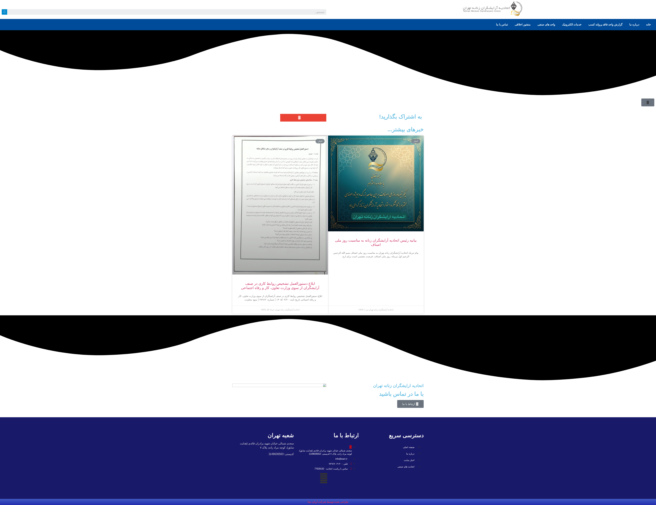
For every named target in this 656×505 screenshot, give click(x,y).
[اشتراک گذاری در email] (299, 118)
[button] (647, 102)
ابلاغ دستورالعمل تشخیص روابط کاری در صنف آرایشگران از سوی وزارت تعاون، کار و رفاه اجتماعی (280, 285)
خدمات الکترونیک (572, 24)
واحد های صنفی (546, 24)
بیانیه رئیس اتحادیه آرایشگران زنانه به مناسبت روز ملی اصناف (376, 242)
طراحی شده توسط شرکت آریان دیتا (328, 501)
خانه (648, 24)
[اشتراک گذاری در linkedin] (284, 118)
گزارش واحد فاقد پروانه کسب (605, 24)
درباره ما (634, 24)
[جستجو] (4, 12)
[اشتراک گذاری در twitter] (307, 118)
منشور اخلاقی (523, 24)
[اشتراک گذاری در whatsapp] (322, 118)
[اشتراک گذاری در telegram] (315, 118)
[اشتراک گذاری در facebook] (292, 118)
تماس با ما (502, 24)
